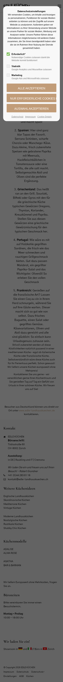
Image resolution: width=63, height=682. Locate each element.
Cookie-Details (44, 117)
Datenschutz (17, 117)
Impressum (30, 117)
